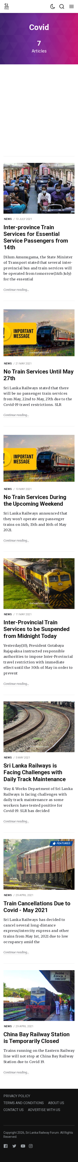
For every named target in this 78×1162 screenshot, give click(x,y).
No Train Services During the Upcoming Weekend (34, 500)
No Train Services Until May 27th (38, 375)
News (8, 219)
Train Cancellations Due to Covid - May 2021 (36, 906)
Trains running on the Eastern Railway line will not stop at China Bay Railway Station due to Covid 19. (39, 1056)
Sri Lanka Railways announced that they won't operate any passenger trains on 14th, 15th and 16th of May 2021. (35, 521)
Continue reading (15, 290)
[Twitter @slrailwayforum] (14, 1146)
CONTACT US (13, 1110)
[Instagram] (31, 1146)
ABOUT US (56, 1103)
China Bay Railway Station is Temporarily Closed (36, 1037)
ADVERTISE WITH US (44, 1110)
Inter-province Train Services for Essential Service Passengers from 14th (35, 237)
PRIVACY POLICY (16, 1096)
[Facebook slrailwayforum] (5, 1146)
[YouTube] (23, 1146)
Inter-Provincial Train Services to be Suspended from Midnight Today (36, 629)
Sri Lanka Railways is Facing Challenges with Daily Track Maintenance (34, 772)
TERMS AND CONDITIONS (23, 1103)
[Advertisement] (39, 110)
